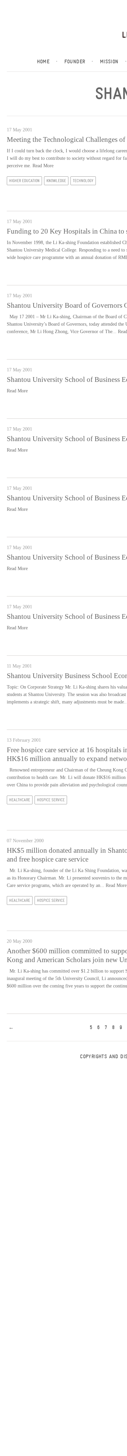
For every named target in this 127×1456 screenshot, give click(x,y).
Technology (83, 180)
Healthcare (19, 800)
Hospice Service (51, 800)
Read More (43, 165)
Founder (78, 62)
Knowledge (56, 180)
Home (47, 62)
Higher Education (24, 180)
